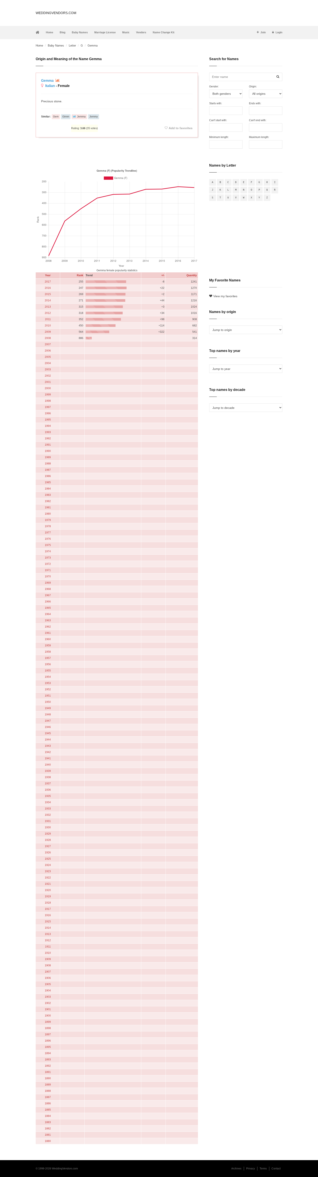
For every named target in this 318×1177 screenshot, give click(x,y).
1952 (48, 689)
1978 (48, 526)
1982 (48, 501)
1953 (48, 683)
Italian (50, 86)
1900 (48, 1015)
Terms (263, 1168)
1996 (48, 413)
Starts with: (215, 103)
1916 (48, 915)
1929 (48, 833)
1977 (48, 532)
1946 (48, 727)
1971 (48, 570)
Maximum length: (259, 137)
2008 (48, 338)
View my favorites (225, 296)
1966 (48, 601)
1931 (48, 821)
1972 (48, 563)
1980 (48, 513)
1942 (48, 752)
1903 (48, 996)
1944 (48, 739)
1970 (48, 576)
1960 (48, 639)
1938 (48, 777)
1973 (48, 557)
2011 (48, 319)
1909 (48, 959)
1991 (48, 444)
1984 (48, 488)
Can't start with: (218, 120)
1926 (48, 852)
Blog (62, 32)
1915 (48, 921)
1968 (48, 589)
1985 (48, 482)
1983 (48, 494)
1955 (48, 670)
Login (279, 32)
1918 (48, 902)
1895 (48, 1047)
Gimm (65, 116)
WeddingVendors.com (56, 13)
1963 (48, 620)
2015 (48, 294)
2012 (48, 313)
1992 (48, 438)
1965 (48, 607)
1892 (48, 1065)
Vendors (141, 32)
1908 (48, 965)
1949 (48, 708)
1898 (48, 1028)
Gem (56, 116)
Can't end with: (257, 120)
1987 (48, 469)
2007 (48, 344)
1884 (48, 1116)
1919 (48, 896)
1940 (48, 764)
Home (49, 32)
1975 (48, 545)
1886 (48, 1103)
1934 (48, 802)
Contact (276, 1168)
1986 (48, 476)
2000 (48, 388)
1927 (48, 846)
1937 (48, 783)
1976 (48, 538)
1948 (48, 714)
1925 (48, 858)
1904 (48, 990)
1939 (48, 770)
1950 (48, 701)
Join (263, 32)
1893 (48, 1059)
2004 (48, 363)
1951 (48, 695)
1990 (48, 451)
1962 (48, 626)
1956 (48, 664)
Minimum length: (219, 137)
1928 (48, 839)
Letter (72, 45)
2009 (48, 331)
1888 (48, 1090)
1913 (48, 934)
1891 (48, 1072)
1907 (48, 971)
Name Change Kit (163, 32)
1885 (48, 1109)
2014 (48, 300)
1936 (48, 789)
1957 (48, 658)
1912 (48, 940)
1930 (48, 827)
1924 (48, 865)
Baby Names (80, 32)
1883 (48, 1122)
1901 (48, 1009)
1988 (48, 463)
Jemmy (93, 116)
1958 (48, 651)
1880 (48, 1141)
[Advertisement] (117, 152)
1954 (48, 676)
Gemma (48, 80)
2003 (48, 369)
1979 (48, 520)
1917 (48, 908)
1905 (48, 984)
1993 (48, 432)
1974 (48, 551)
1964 (48, 614)
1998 (48, 400)
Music (126, 32)
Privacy (250, 1168)
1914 (48, 927)
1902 (48, 1003)
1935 (48, 796)
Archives (236, 1168)
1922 (48, 877)
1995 (48, 419)
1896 (48, 1040)
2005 (48, 356)
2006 (48, 350)
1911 (48, 946)
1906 (48, 977)
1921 (48, 883)
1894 (48, 1053)
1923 (48, 871)
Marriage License (105, 32)
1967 (48, 595)
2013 (48, 306)
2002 (48, 375)
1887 (48, 1097)
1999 (48, 394)
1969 (48, 582)
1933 (48, 808)
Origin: (253, 86)
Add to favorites (181, 128)
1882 (48, 1128)
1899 (48, 1021)
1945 (48, 733)
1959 (48, 645)
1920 (48, 890)
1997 (48, 407)
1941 (48, 758)
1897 (48, 1034)
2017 (48, 281)
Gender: (214, 86)
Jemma (81, 116)
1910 (48, 952)
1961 (48, 632)
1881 (48, 1134)
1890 (48, 1078)
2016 (48, 287)
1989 (48, 457)
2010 (48, 325)
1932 (48, 814)
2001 (48, 382)
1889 (48, 1084)
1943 (48, 745)
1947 (48, 720)
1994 (48, 425)
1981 (48, 507)
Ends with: (255, 103)
